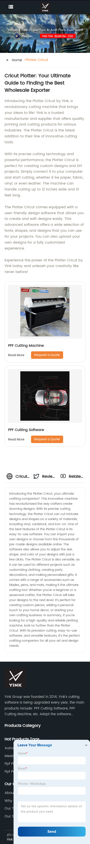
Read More (16, 355)
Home (17, 60)
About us (12, 793)
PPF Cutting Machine (26, 345)
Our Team (13, 808)
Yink (10, 839)
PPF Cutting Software (26, 430)
